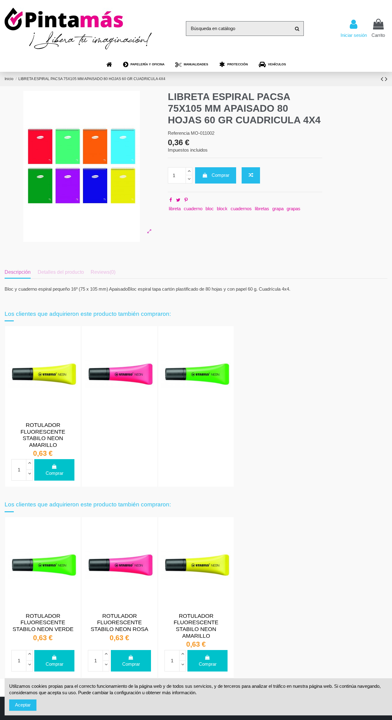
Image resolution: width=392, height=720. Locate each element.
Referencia (179, 133)
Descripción (18, 272)
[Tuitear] (178, 200)
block (222, 208)
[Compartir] (170, 200)
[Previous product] (383, 79)
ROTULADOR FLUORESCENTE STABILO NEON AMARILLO (43, 435)
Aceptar (23, 704)
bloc (209, 208)
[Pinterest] (186, 200)
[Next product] (386, 79)
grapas (293, 208)
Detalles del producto (61, 272)
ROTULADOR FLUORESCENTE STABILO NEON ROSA (119, 622)
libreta (175, 208)
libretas (262, 208)
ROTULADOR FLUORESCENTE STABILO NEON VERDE (43, 622)
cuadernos (241, 208)
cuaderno (193, 208)
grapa (278, 208)
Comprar (220, 175)
